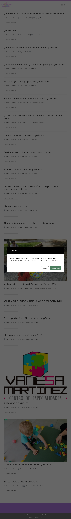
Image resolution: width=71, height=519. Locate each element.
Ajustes (45, 268)
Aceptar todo (55, 268)
